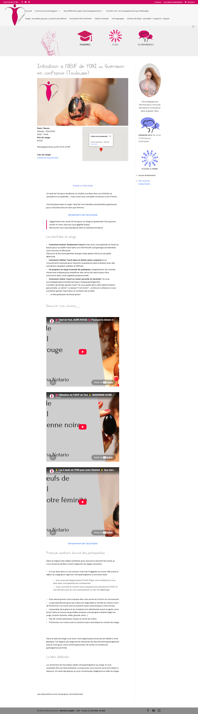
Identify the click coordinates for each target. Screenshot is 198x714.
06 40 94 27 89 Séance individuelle (150, 138)
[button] (101, 150)
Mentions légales (67, 711)
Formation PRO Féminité (81, 19)
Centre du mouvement (47, 158)
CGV (78, 711)
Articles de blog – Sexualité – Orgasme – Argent (148, 19)
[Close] (110, 136)
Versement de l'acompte (83, 215)
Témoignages (118, 19)
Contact (157, 2)
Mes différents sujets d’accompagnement (82, 11)
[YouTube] (25, 2)
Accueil (28, 11)
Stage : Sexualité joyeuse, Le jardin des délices (46, 19)
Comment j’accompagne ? (46, 11)
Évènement (94, 144)
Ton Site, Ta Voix (97, 711)
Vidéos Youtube (102, 19)
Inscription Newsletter (173, 2)
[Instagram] (29, 2)
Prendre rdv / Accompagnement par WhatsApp (127, 11)
